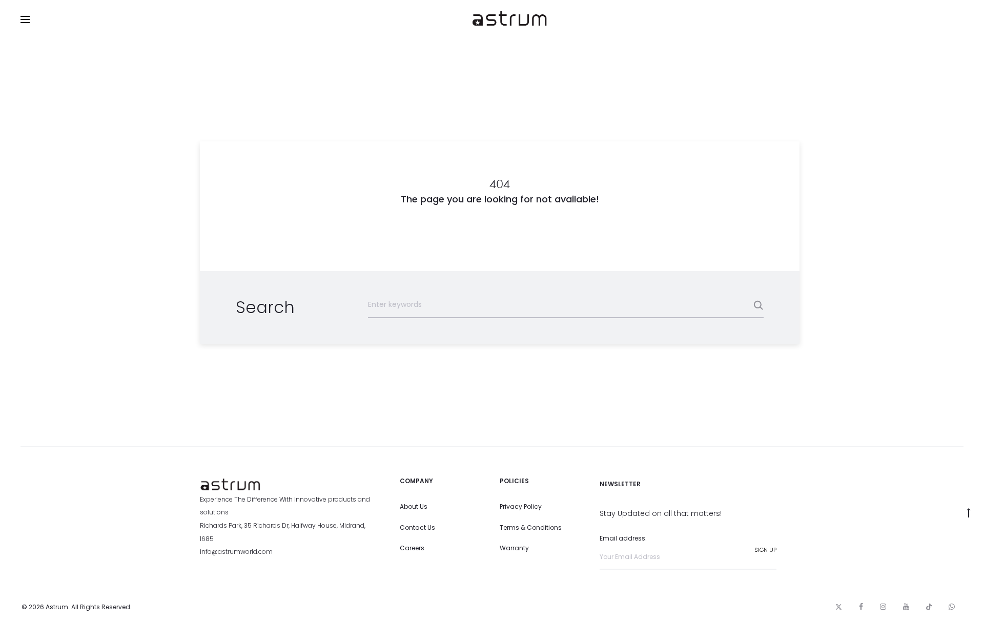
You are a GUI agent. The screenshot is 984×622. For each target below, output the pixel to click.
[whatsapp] (952, 606)
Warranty (514, 548)
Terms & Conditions (531, 527)
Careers (412, 548)
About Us (413, 506)
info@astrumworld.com (236, 551)
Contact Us (417, 527)
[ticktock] (929, 606)
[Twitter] (838, 606)
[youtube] (906, 606)
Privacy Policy (521, 506)
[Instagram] (883, 606)
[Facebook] (861, 606)
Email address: (623, 538)
